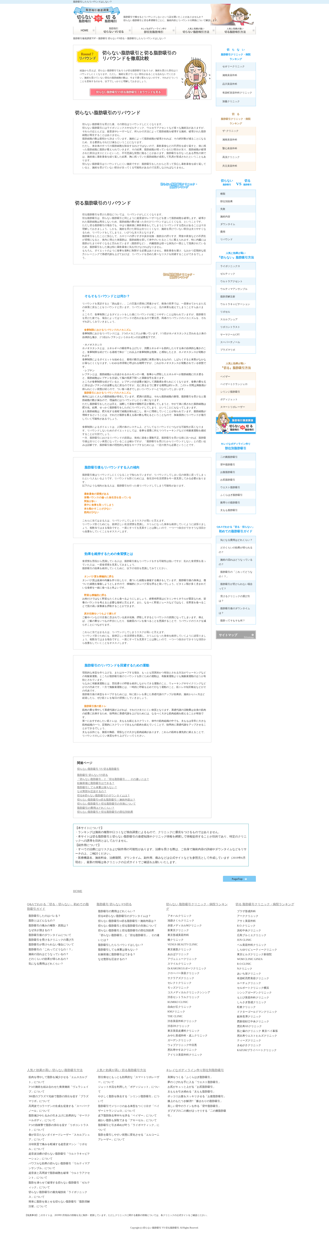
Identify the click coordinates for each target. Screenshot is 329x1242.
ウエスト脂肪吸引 (230, 487)
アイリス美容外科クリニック (185, 1054)
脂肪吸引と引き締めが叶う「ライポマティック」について (128, 1127)
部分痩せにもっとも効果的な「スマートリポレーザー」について (128, 1079)
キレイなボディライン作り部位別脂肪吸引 (195, 1070)
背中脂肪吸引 (227, 464)
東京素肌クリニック (180, 949)
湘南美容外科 (229, 75)
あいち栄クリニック (249, 973)
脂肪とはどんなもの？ (42, 920)
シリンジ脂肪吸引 (230, 391)
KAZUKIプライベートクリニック (257, 1050)
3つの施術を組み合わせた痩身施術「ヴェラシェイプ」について (59, 1089)
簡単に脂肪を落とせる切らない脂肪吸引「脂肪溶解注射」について (59, 1204)
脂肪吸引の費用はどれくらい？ (116, 911)
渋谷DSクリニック (179, 1026)
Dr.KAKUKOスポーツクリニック (187, 968)
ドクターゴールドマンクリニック (257, 1011)
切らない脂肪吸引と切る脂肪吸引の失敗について (127, 925)
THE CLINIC (175, 1016)
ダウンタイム (227, 224)
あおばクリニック (178, 954)
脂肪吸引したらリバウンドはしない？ (120, 944)
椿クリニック (176, 939)
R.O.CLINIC (244, 963)
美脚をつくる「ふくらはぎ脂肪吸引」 (190, 1077)
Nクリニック (244, 968)
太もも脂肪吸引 (229, 510)
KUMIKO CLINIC (178, 1002)
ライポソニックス (230, 266)
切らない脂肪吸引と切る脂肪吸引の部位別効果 (126, 930)
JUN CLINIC (244, 940)
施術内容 (225, 216)
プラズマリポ (227, 349)
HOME (77, 891)
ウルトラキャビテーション (235, 304)
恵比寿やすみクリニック (182, 1049)
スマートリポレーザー (232, 407)
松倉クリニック (246, 1007)
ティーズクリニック (249, 1040)
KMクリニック (176, 1011)
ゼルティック (227, 273)
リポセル (225, 311)
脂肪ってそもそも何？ (232, 620)
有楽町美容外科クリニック (237, 92)
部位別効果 (226, 201)
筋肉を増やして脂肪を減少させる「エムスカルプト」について (58, 1079)
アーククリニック (247, 916)
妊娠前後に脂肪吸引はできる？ (116, 954)
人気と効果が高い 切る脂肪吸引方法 (121, 1070)
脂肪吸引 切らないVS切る (92, 774)
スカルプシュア (229, 319)
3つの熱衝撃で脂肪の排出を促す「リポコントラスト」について (59, 1127)
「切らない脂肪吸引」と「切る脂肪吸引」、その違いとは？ (128, 937)
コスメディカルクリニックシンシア (189, 992)
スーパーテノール (230, 342)
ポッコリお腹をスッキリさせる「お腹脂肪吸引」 (197, 1096)
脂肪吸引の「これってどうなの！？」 (51, 949)
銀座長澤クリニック (249, 1016)
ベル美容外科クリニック (251, 944)
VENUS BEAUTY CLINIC (183, 944)
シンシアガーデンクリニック (254, 992)
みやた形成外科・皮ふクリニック (188, 1035)
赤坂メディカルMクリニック (185, 925)
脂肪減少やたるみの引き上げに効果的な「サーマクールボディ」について (59, 1118)
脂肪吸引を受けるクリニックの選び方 (51, 939)
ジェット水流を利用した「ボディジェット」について (128, 1089)
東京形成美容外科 (178, 935)
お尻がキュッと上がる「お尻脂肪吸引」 (192, 1086)
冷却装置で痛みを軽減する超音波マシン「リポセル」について (58, 1146)
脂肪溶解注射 (227, 296)
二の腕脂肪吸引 (229, 456)
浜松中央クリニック (249, 930)
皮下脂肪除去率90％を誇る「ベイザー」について (127, 1115)
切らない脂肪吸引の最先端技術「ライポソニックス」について (58, 1194)
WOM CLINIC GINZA (250, 959)
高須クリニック (231, 157)
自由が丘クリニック (180, 1006)
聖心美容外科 (229, 148)
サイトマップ (228, 635)
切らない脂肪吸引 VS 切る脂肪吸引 (98, 768)
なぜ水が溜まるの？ (41, 930)
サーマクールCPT (230, 334)
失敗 (222, 209)
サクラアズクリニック (181, 978)
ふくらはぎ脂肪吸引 (231, 494)
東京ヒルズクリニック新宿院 (254, 954)
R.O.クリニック (246, 925)
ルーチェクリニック (249, 983)
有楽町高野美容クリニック (253, 978)
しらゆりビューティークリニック (257, 949)
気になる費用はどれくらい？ (236, 540)
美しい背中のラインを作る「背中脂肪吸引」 (194, 1106)
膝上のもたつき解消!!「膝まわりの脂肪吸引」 (195, 1101)
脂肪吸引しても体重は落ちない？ (118, 949)
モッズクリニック (178, 987)
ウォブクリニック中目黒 (182, 1045)
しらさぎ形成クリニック (251, 1002)
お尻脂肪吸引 (227, 479)
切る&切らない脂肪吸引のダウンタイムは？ (124, 916)
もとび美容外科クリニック (253, 997)
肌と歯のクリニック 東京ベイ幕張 (257, 1031)
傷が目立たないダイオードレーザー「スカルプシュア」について (59, 1137)
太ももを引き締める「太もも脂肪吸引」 (192, 1091)
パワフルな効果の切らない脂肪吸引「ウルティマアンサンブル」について (59, 1166)
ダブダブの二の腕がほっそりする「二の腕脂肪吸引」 (197, 1113)
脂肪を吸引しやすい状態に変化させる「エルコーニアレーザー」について (128, 1137)
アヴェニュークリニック (182, 959)
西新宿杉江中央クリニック (253, 1021)
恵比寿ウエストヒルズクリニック (257, 1035)
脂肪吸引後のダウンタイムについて (50, 935)
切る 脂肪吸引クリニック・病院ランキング (265, 904)
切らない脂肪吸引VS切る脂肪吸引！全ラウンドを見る (128, 92)
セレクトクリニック (180, 982)
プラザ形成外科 (246, 911)
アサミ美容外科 (246, 921)
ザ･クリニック (230, 130)
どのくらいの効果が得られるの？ (49, 959)
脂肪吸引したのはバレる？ (45, 915)
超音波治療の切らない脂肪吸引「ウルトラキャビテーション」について (59, 1156)
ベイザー (225, 376)
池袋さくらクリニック (181, 920)
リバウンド (226, 239)
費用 (222, 231)
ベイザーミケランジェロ (234, 384)
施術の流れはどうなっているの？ (49, 954)
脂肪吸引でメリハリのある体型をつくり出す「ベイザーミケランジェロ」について (128, 1108)
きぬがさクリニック (249, 1045)
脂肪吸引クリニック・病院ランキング (236, 54)
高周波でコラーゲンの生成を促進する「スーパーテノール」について (59, 1108)
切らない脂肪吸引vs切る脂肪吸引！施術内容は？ (127, 921)
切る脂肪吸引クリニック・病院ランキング (179, 276)
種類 (222, 193)
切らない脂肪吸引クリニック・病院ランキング (179, 186)
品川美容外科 (229, 83)
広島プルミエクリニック (251, 935)
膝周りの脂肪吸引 (230, 502)
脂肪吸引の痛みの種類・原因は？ (49, 925)
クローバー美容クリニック (184, 973)
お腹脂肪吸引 (227, 472)
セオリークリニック (233, 66)
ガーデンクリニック (180, 1040)
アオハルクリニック (180, 915)
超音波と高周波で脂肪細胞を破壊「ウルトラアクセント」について (59, 1175)
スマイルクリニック (180, 963)
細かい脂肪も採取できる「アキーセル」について (127, 1120)
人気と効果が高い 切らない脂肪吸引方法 (55, 1070)
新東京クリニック (178, 930)
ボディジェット (229, 399)
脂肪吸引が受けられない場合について (51, 944)
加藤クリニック (231, 101)
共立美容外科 (229, 165)
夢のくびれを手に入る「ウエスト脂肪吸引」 (194, 1082)
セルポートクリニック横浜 (253, 987)
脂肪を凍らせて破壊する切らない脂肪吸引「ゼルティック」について (59, 1185)
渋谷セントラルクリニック (184, 997)
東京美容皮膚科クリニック (184, 1030)
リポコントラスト (230, 327)
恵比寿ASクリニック (249, 1026)
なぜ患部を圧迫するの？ (112, 959)
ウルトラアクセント (231, 281)
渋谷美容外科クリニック (182, 1021)
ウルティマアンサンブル (234, 289)
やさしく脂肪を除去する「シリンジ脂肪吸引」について (128, 1099)
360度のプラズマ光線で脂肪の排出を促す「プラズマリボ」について (59, 1099)
